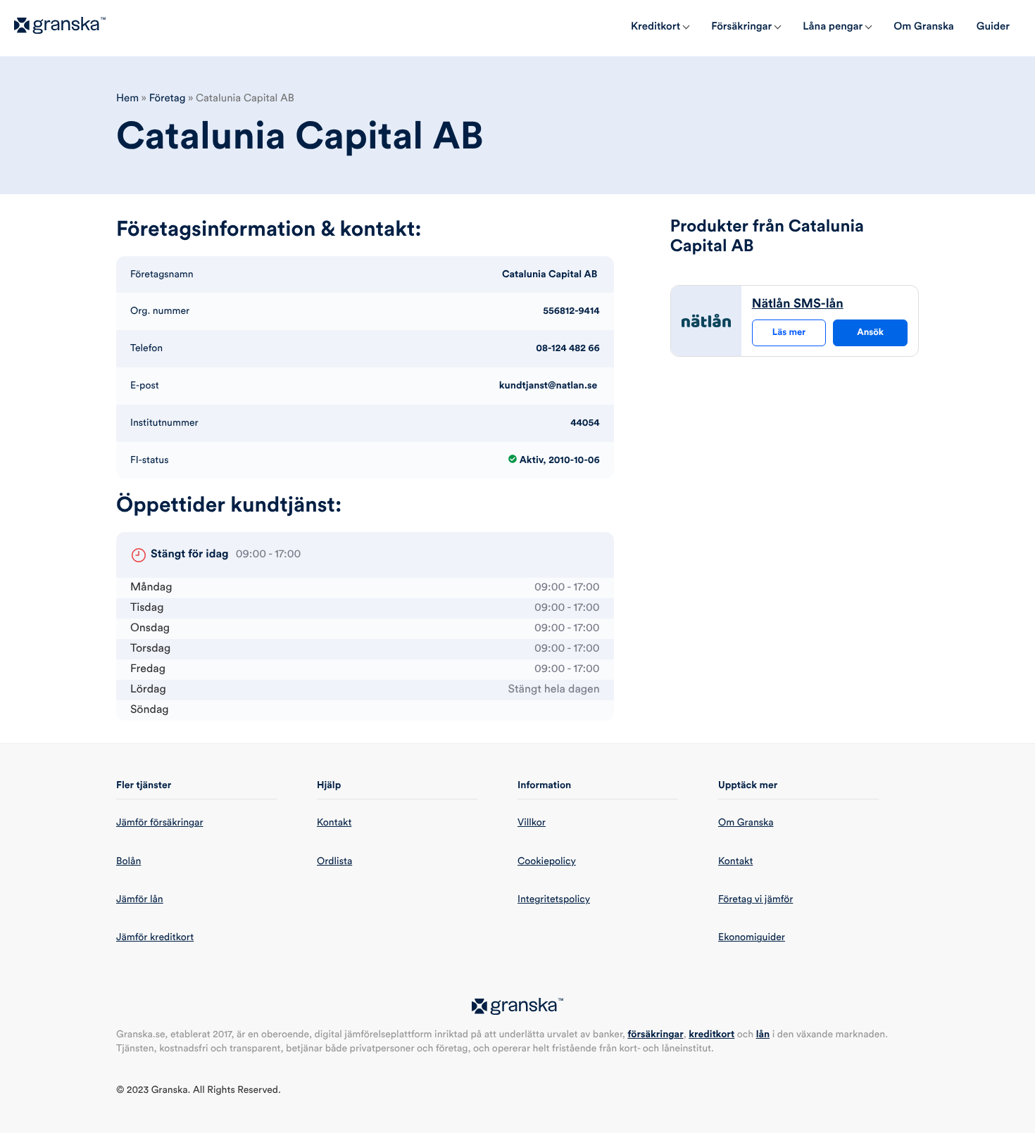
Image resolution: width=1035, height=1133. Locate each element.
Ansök (870, 332)
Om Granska (746, 823)
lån (763, 1034)
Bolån (128, 861)
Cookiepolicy (547, 861)
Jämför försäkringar (159, 823)
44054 (585, 423)
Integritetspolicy (554, 899)
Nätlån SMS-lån (797, 304)
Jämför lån (139, 899)
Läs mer (788, 332)
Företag (167, 98)
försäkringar (655, 1034)
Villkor (532, 823)
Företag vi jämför (755, 899)
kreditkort (711, 1034)
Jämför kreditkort (155, 937)
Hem (127, 98)
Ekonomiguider (751, 937)
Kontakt (334, 823)
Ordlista (334, 861)
